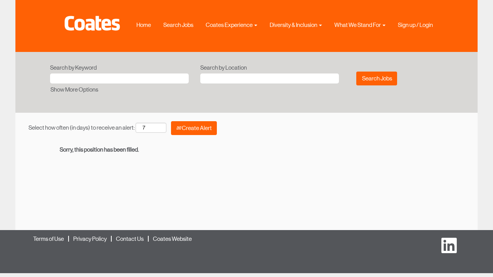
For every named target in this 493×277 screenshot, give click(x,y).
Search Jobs (178, 25)
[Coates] (92, 23)
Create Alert (196, 128)
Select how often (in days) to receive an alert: (82, 127)
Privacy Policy (90, 238)
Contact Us (130, 238)
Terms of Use (48, 238)
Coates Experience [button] (229, 25)
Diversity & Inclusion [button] (294, 25)
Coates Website (172, 238)
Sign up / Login (415, 25)
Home (143, 25)
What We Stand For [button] (358, 25)
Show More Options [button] (74, 89)
